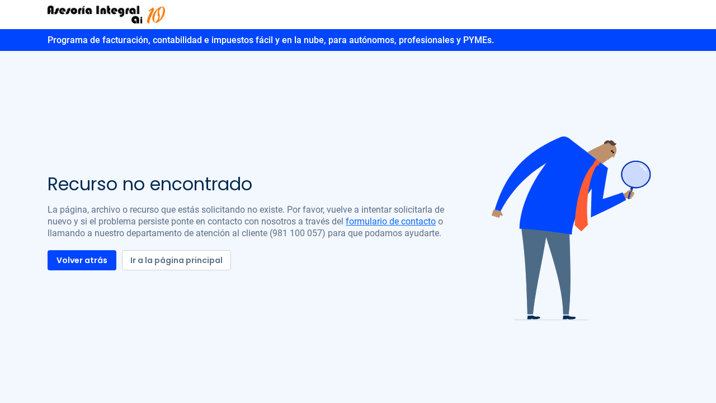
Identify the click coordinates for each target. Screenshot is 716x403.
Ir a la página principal (176, 260)
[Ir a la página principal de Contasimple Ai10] (106, 14)
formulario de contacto (391, 221)
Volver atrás (81, 260)
